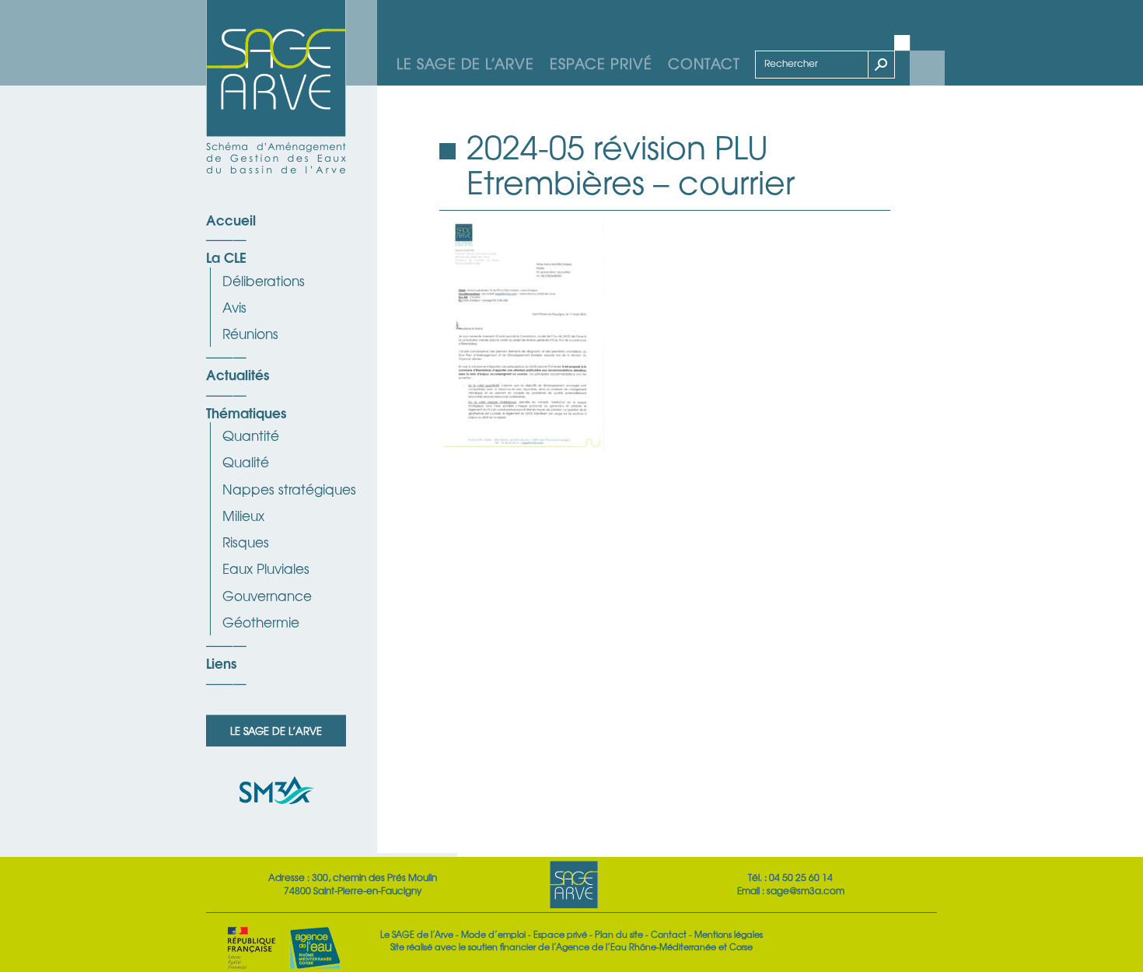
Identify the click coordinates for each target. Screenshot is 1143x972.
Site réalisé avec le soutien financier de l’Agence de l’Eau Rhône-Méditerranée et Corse (571, 946)
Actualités (237, 374)
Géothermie (260, 621)
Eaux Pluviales (265, 568)
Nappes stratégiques (289, 488)
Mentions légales (728, 934)
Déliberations (263, 280)
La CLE (226, 256)
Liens (221, 662)
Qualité (245, 461)
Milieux (243, 515)
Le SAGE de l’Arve (465, 63)
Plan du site (619, 934)
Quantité (250, 435)
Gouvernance (267, 595)
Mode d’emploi (493, 934)
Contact (704, 63)
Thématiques (246, 412)
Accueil (231, 219)
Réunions (250, 333)
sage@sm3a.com (805, 890)
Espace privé (601, 63)
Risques (245, 541)
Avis (234, 306)
